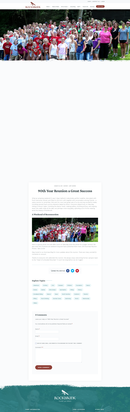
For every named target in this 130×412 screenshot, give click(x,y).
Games (43, 289)
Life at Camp (64, 6)
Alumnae (92, 6)
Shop (89, 1)
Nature (49, 294)
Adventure (36, 285)
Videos (35, 303)
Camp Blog (72, 6)
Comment (38, 347)
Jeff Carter (72, 185)
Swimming (68, 298)
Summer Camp (57, 298)
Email (37, 336)
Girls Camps (52, 289)
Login (103, 1)
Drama (35, 289)
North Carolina (66, 294)
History (66, 185)
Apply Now (100, 6)
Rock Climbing (45, 298)
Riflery (35, 298)
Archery (45, 285)
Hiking (72, 289)
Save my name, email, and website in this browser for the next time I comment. (59, 343)
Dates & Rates (55, 6)
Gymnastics (63, 289)
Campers (60, 285)
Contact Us (96, 1)
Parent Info (85, 6)
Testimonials (86, 298)
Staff (78, 6)
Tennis (76, 298)
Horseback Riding (38, 294)
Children (69, 285)
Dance (88, 285)
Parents (86, 294)
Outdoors (76, 294)
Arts (53, 285)
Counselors (79, 285)
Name (37, 329)
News (56, 294)
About (47, 6)
